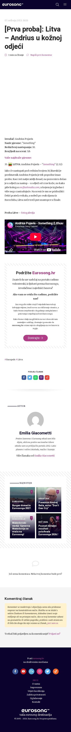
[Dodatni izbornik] (65, 5)
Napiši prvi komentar (41, 55)
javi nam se (52, 623)
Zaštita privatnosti (36, 694)
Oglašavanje (36, 698)
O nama (36, 684)
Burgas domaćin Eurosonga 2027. (21, 507)
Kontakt (36, 702)
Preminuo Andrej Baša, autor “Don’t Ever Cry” (48, 505)
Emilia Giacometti (44, 455)
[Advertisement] (35, 96)
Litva (20, 359)
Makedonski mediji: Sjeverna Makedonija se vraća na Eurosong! (21, 529)
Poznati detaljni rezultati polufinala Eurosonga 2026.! (48, 530)
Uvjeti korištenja (36, 691)
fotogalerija (28, 212)
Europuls (10, 359)
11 (57, 518)
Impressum (36, 687)
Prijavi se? (54, 633)
